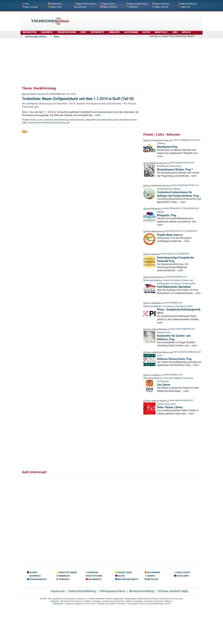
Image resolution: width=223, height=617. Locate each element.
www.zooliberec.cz (173, 374)
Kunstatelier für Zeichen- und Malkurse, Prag (173, 337)
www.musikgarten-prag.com (186, 140)
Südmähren (133, 7)
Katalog (186, 32)
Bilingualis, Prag (166, 215)
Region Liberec (109, 4)
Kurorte (185, 283)
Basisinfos (46, 32)
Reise (83, 32)
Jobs (174, 32)
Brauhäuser (162, 166)
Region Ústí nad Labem (86, 4)
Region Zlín (185, 7)
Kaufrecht (48, 119)
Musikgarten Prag (167, 146)
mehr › (98, 115)
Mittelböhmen (56, 4)
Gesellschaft (191, 231)
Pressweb (121, 603)
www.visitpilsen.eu (172, 302)
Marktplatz (161, 32)
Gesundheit (35, 576)
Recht (33, 119)
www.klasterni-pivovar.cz (182, 162)
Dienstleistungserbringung (53, 122)
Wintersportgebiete (127, 579)
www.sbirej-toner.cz (174, 231)
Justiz (40, 119)
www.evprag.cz (168, 253)
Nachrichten (29, 32)
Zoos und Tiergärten (172, 378)
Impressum (58, 591)
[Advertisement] (119, 18)
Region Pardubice (162, 4)
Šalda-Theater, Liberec (170, 407)
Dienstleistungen (67, 572)
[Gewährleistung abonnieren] (23, 132)
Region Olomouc (161, 7)
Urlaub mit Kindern (172, 280)
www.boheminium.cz (176, 276)
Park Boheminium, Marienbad (174, 286)
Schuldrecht (34, 122)
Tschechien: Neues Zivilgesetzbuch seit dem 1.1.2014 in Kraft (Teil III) (78, 98)
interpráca (97, 601)
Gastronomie (131, 32)
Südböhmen (82, 7)
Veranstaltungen (66, 32)
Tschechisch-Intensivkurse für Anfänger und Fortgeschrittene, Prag (178, 193)
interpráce (54, 601)
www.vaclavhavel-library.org (186, 352)
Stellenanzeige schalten (35, 36)
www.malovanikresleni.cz (182, 329)
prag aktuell (41, 94)
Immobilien (64, 576)
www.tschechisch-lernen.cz (185, 185)
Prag (27, 4)
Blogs (56, 36)
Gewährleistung (61, 119)
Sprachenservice (164, 189)
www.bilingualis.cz (172, 208)
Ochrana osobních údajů (173, 591)
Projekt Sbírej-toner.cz (170, 235)
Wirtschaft (153, 579)
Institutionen (180, 306)
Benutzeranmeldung (141, 591)
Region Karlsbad (31, 7)
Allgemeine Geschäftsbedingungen (102, 119)
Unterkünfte (97, 32)
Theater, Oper (163, 404)
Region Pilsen (56, 7)
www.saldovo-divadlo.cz (180, 400)
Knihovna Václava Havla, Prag (174, 359)
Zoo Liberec (163, 384)
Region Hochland (110, 7)
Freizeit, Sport (124, 572)
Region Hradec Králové (138, 4)
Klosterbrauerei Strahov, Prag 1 (175, 169)
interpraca (138, 601)
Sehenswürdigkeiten (152, 280)
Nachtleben (182, 576)
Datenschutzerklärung (82, 591)
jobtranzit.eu (58, 603)
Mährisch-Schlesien (189, 4)
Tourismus (176, 283)
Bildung (161, 143)
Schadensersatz (77, 119)
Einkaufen (114, 32)
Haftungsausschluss (112, 591)
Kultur (146, 32)
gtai (68, 122)
